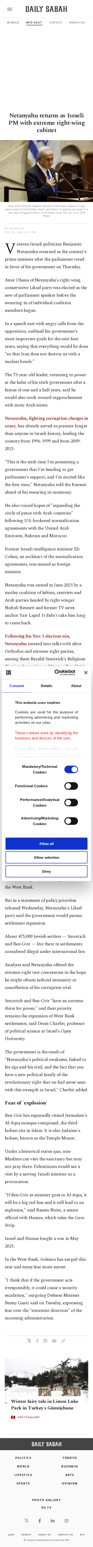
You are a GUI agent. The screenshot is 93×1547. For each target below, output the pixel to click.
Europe (56, 22)
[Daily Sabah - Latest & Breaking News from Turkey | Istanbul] (46, 9)
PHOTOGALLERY (29, 1417)
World (13, 22)
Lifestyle (23, 1475)
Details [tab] (46, 686)
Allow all (46, 843)
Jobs (11, 1534)
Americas (77, 22)
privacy (26, 1534)
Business (69, 1466)
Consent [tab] (17, 686)
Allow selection (46, 857)
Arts (69, 1475)
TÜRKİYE (69, 1458)
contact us (65, 1534)
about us (45, 1534)
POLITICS (23, 1458)
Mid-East (34, 22)
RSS (82, 1534)
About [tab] (76, 686)
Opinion (70, 1483)
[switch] (71, 786)
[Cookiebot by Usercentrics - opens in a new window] (56, 673)
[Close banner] (86, 672)
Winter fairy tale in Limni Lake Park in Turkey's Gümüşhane (44, 1405)
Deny (46, 871)
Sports (23, 1483)
